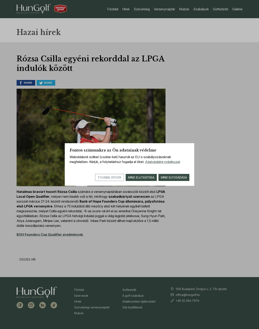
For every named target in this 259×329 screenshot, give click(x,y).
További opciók (109, 177)
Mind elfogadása (174, 177)
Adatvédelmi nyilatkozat (162, 162)
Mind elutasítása (141, 177)
